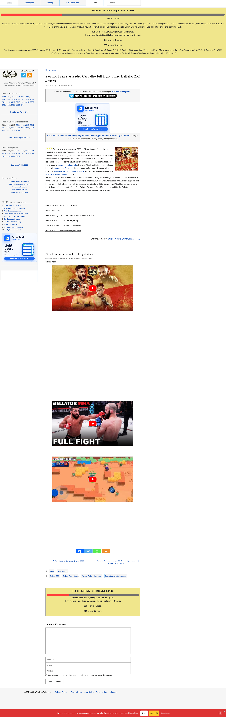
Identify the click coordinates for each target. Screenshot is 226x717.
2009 (13, 99)
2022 (8, 105)
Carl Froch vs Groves (12, 219)
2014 (4, 102)
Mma (95, 3)
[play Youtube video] (92, 288)
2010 (18, 99)
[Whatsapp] (97, 551)
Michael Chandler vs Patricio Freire (69, 171)
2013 (32, 99)
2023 (13, 105)
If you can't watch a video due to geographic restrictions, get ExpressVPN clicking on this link (89, 136)
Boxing (50, 3)
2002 (13, 97)
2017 (18, 102)
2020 (32, 102)
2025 (22, 105)
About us (113, 692)
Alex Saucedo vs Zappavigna (14, 208)
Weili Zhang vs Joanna (12, 211)
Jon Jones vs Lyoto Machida (19, 184)
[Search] (137, 3)
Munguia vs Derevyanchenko (14, 216)
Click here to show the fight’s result (63, 231)
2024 (18, 105)
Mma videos (62, 571)
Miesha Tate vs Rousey (12, 222)
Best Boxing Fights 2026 (19, 112)
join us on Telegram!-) (121, 92)
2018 (22, 102)
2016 (13, 102)
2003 (18, 97)
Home (9, 3)
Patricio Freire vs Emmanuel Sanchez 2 (123, 239)
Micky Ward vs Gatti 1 (13, 230)
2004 (22, 97)
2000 (4, 97)
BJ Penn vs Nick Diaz (19, 187)
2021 (4, 105)
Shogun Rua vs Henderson (19, 181)
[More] (106, 551)
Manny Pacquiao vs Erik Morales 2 (17, 214)
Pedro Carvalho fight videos (115, 576)
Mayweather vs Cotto (19, 190)
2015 (8, 102)
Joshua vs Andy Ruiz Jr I (13, 224)
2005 (27, 97)
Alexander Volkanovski (67, 165)
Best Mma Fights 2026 (19, 165)
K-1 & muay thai (72, 3)
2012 (27, 99)
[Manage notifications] (220, 713)
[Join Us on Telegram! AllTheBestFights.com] (93, 97)
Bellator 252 (54, 576)
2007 (4, 99)
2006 (32, 97)
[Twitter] (88, 551)
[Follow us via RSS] (30, 77)
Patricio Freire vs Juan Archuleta (59, 175)
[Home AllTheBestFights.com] (9, 77)
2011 (22, 99)
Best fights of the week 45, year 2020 (69, 561)
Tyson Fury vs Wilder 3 (12, 205)
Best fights (29, 3)
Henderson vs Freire (61, 168)
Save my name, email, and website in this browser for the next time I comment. (79, 675)
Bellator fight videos (70, 576)
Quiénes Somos (61, 692)
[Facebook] (80, 551)
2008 (8, 99)
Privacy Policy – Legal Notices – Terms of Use (89, 692)
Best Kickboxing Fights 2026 (19, 138)
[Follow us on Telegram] (23, 77)
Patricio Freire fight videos (91, 576)
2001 (8, 97)
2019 (27, 102)
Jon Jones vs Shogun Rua (13, 227)
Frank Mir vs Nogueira (19, 192)
